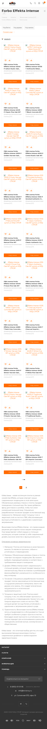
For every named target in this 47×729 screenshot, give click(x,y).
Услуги (5, 653)
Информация (8, 664)
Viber (26, 704)
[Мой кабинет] (39, 3)
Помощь (5, 669)
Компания (6, 658)
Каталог (5, 647)
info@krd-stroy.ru (25, 691)
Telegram (20, 704)
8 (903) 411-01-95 (16, 687)
